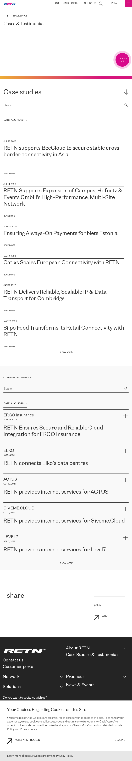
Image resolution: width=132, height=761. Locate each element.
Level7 (103, 558)
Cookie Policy (42, 756)
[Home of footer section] (33, 651)
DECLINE (120, 740)
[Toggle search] (101, 4)
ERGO (6, 443)
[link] (10, 3)
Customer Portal (67, 3)
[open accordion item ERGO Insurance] (125, 416)
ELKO (37, 472)
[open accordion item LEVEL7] (125, 537)
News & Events (80, 685)
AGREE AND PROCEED (27, 740)
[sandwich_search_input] (126, 105)
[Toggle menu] (128, 3)
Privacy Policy (64, 756)
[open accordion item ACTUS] (125, 480)
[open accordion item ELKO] (125, 451)
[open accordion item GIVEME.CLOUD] (125, 509)
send (104, 616)
